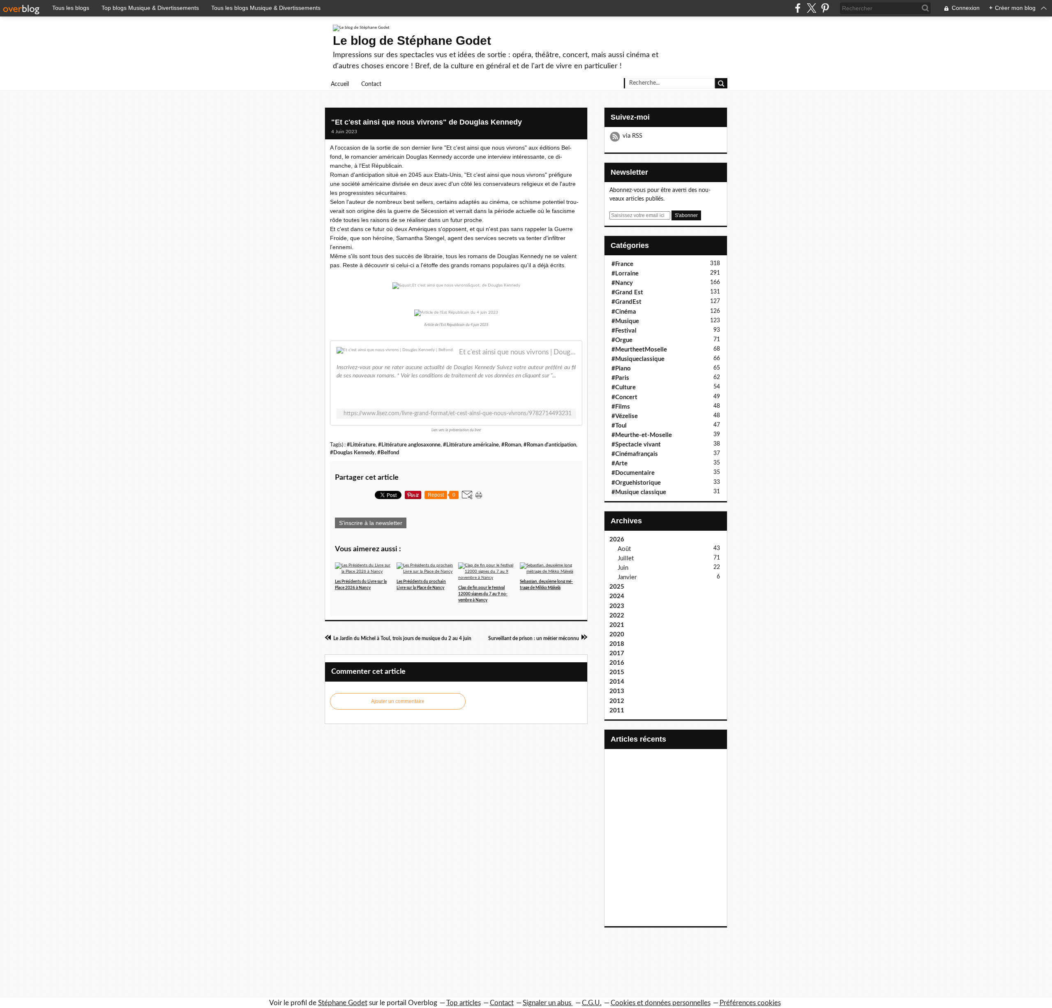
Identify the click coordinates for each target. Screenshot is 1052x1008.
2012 (616, 701)
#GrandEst (626, 302)
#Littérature (361, 444)
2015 (616, 672)
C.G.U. (592, 1002)
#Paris (620, 378)
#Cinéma (623, 312)
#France (622, 264)
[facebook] (798, 8)
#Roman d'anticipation (550, 444)
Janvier (627, 577)
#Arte (619, 463)
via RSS (632, 136)
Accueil (340, 84)
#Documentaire (633, 473)
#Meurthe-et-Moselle (641, 435)
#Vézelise (624, 416)
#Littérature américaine (471, 444)
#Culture (623, 387)
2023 (616, 606)
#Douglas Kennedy (352, 452)
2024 (616, 596)
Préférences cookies (750, 1002)
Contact (371, 84)
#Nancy (622, 283)
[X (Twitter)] (811, 8)
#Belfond (388, 452)
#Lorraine (625, 273)
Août (624, 549)
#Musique (625, 321)
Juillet (626, 558)
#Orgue (621, 340)
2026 (616, 539)
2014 (616, 682)
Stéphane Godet (342, 1002)
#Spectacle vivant (636, 445)
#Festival (624, 331)
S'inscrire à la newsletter (370, 523)
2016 (616, 663)
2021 (616, 625)
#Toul (619, 426)
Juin (623, 568)
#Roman (511, 444)
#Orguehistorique (636, 483)
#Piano (621, 368)
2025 (616, 587)
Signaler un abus (548, 1002)
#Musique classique (638, 492)
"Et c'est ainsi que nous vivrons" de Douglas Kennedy (426, 122)
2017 (616, 653)
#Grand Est (627, 292)
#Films (620, 407)
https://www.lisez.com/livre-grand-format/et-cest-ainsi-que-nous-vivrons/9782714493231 (458, 413)
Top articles (463, 1002)
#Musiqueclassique (637, 359)
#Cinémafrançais (634, 454)
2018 (616, 644)
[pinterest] (825, 8)
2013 (616, 691)
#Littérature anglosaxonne (409, 444)
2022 (616, 616)
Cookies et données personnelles (661, 1002)
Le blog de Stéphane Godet (412, 40)
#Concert (624, 397)
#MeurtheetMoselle (639, 350)
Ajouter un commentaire (397, 701)
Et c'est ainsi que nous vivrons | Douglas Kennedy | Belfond (517, 352)
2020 (616, 634)
